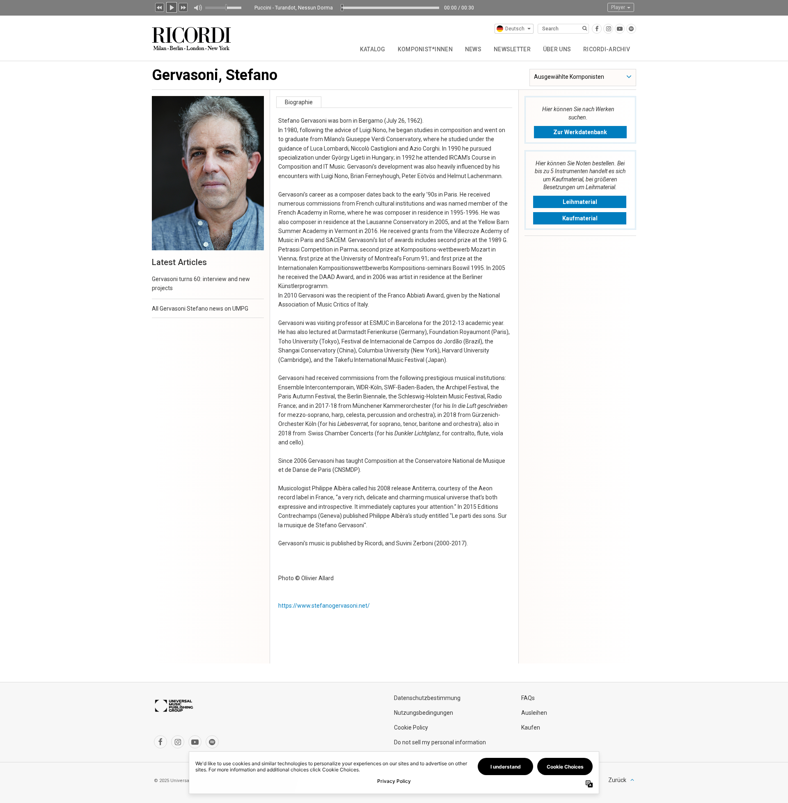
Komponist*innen (425, 49)
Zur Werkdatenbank (580, 132)
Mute (197, 7)
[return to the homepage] (192, 35)
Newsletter (512, 49)
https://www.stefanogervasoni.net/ (324, 605)
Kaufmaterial (580, 218)
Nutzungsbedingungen (423, 712)
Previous (159, 6)
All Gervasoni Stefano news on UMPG (200, 308)
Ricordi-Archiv (606, 49)
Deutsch (515, 29)
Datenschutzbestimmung (427, 698)
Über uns (557, 49)
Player (618, 7)
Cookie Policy (411, 727)
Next (183, 6)
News (473, 49)
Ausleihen (534, 712)
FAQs (528, 698)
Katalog (372, 49)
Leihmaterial (580, 202)
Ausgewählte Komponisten (569, 76)
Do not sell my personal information (440, 742)
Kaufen (530, 727)
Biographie (299, 102)
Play (171, 6)
